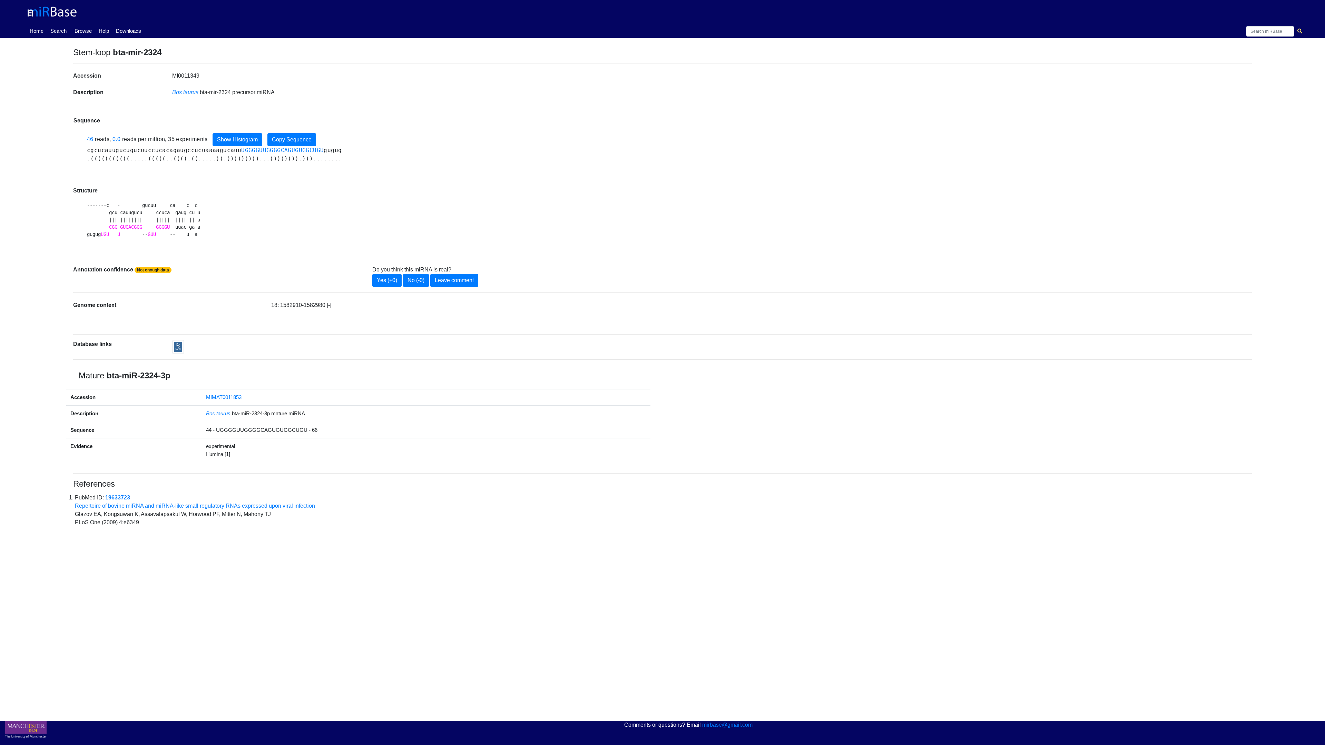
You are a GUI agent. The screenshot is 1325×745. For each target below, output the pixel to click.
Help (104, 31)
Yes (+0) (387, 280)
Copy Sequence (292, 139)
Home (38, 31)
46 (90, 139)
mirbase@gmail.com (727, 725)
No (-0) (416, 280)
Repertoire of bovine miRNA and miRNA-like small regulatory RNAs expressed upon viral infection (195, 506)
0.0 (116, 139)
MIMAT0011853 (224, 397)
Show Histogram (237, 139)
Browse (83, 31)
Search (58, 31)
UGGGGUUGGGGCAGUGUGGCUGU (282, 150)
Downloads (128, 31)
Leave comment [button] (454, 280)
